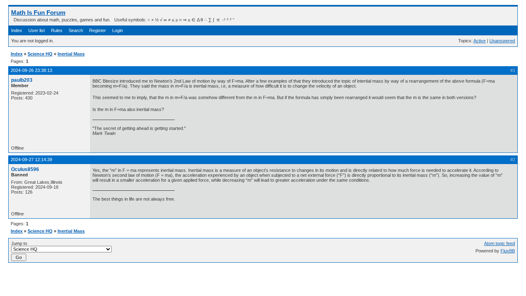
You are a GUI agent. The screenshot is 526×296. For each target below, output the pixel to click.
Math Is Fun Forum (38, 12)
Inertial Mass (71, 53)
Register (97, 30)
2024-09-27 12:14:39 (31, 159)
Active (479, 40)
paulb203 (21, 80)
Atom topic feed (499, 243)
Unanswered (502, 40)
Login (117, 30)
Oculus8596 (25, 169)
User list (36, 30)
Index (16, 30)
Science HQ (40, 53)
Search (76, 30)
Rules (56, 30)
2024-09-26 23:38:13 (31, 70)
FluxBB (508, 250)
